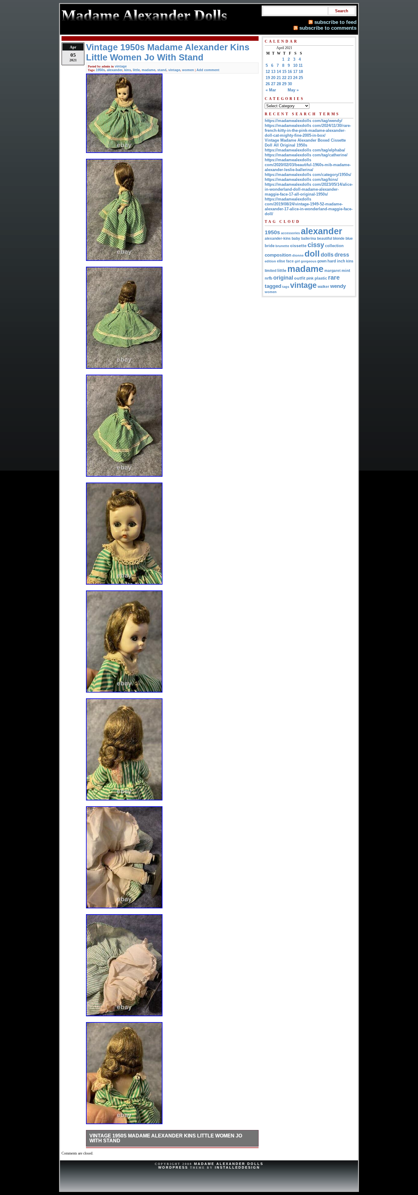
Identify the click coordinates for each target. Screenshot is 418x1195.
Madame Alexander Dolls (228, 1164)
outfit (299, 278)
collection (334, 246)
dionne (298, 255)
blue (349, 238)
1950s (100, 70)
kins (127, 70)
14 (279, 71)
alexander (114, 70)
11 (301, 65)
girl (297, 261)
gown (322, 261)
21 (279, 77)
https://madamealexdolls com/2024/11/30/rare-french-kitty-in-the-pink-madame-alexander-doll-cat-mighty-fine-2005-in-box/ (308, 130)
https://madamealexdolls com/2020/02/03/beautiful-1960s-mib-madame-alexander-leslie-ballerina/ (308, 165)
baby (296, 238)
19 (268, 77)
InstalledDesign (237, 1167)
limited (270, 271)
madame (148, 70)
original (283, 278)
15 (284, 71)
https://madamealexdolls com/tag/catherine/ (306, 155)
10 (295, 65)
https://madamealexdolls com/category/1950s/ (308, 174)
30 (290, 84)
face (290, 261)
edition (270, 261)
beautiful (324, 238)
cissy (316, 245)
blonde (339, 238)
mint (345, 270)
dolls (327, 255)
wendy (338, 286)
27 (273, 84)
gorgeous (308, 261)
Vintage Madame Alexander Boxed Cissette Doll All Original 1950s (305, 142)
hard (331, 261)
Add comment (207, 70)
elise (281, 261)
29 (284, 84)
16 (290, 71)
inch (341, 261)
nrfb (268, 278)
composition (278, 255)
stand (161, 70)
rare (334, 277)
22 (284, 77)
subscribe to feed (335, 22)
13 (273, 71)
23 (290, 77)
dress (341, 254)
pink (310, 278)
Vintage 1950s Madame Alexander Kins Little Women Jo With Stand (165, 1138)
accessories (290, 233)
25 (301, 77)
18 (301, 71)
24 (295, 77)
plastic (321, 278)
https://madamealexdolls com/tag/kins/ (301, 179)
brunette (282, 246)
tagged (273, 286)
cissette (298, 245)
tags (285, 286)
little (136, 70)
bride (269, 245)
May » (293, 90)
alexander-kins (278, 238)
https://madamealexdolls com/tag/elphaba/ (305, 150)
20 (273, 77)
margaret (332, 271)
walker (323, 286)
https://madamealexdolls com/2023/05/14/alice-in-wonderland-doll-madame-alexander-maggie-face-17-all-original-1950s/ (309, 189)
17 (295, 71)
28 (279, 84)
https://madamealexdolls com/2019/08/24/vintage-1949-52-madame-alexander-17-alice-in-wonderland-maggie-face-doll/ (309, 206)
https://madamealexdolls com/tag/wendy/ (303, 120)
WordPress (173, 1167)
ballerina (308, 238)
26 (268, 84)
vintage (121, 66)
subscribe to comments (327, 28)
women (188, 70)
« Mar (271, 90)
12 (268, 71)
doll (312, 253)
